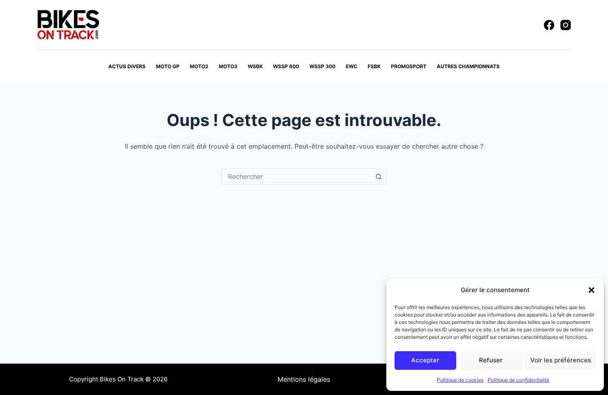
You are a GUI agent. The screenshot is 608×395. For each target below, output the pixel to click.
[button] (591, 290)
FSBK (374, 66)
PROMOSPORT (408, 66)
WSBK (255, 66)
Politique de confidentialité (518, 380)
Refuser (491, 360)
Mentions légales (304, 379)
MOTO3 (228, 66)
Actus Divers (127, 66)
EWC (351, 66)
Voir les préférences (560, 360)
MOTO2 (199, 66)
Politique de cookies (460, 380)
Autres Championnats (468, 66)
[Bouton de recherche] (378, 176)
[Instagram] (565, 25)
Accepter (425, 360)
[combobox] (296, 176)
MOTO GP (168, 66)
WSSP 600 (286, 66)
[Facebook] (549, 25)
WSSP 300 (322, 66)
